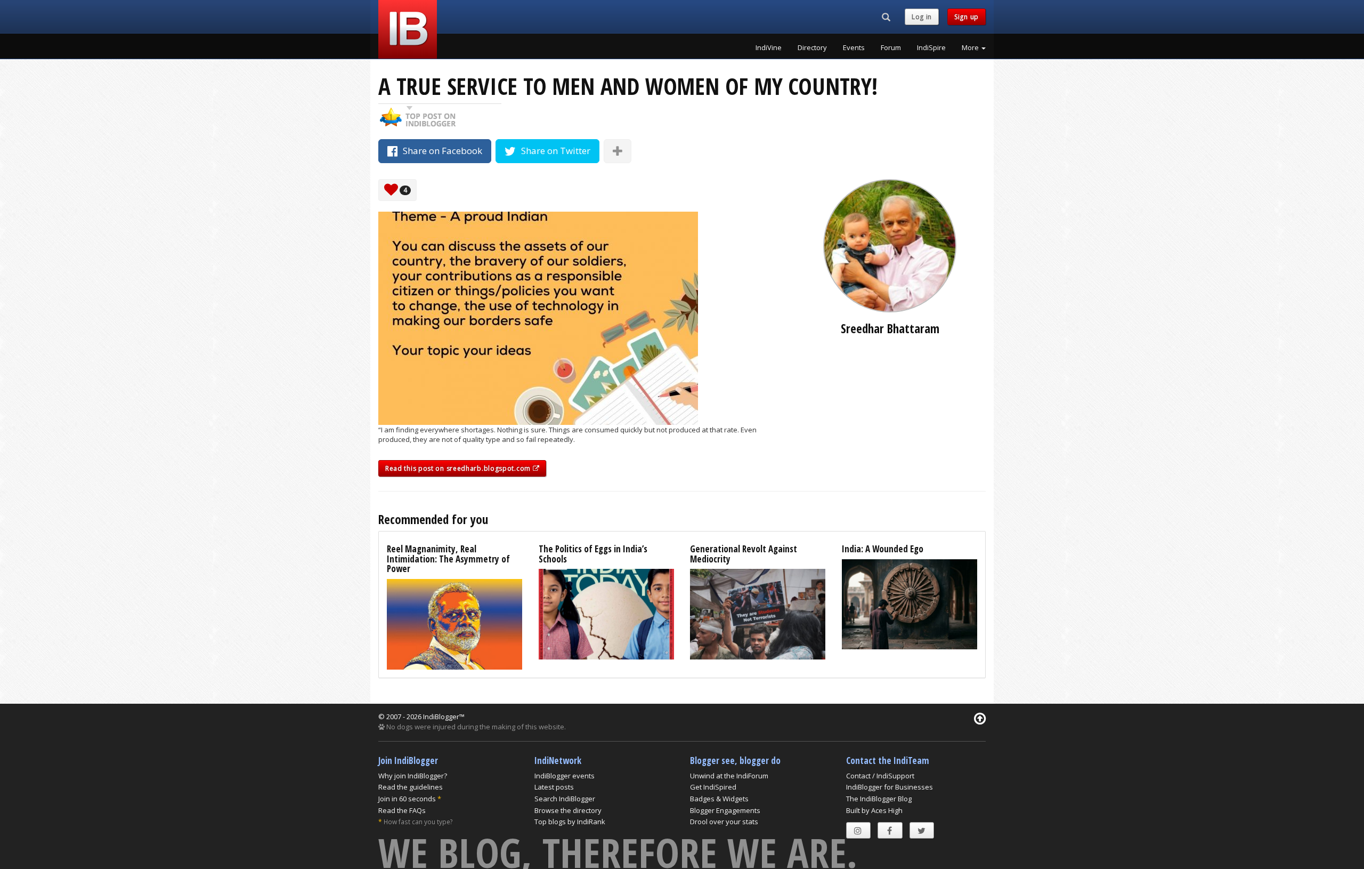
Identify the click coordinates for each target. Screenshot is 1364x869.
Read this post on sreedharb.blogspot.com (459, 468)
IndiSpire (931, 47)
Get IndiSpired (713, 787)
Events (854, 47)
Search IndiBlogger (564, 798)
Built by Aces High (874, 810)
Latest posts (554, 787)
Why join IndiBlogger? (412, 776)
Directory (812, 47)
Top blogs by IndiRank (569, 821)
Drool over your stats (724, 821)
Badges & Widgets (719, 798)
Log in (922, 16)
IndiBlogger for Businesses (889, 787)
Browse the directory (568, 810)
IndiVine (769, 47)
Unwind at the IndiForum (729, 776)
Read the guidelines (410, 787)
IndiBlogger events (564, 776)
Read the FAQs (402, 810)
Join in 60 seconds (407, 798)
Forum (891, 47)
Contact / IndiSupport (880, 776)
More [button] (971, 47)
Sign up (966, 16)
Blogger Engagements (725, 810)
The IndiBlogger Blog (879, 798)
